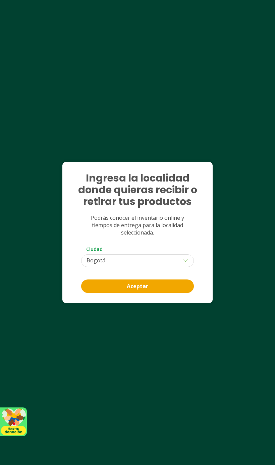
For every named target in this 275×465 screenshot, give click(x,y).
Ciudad (94, 249)
